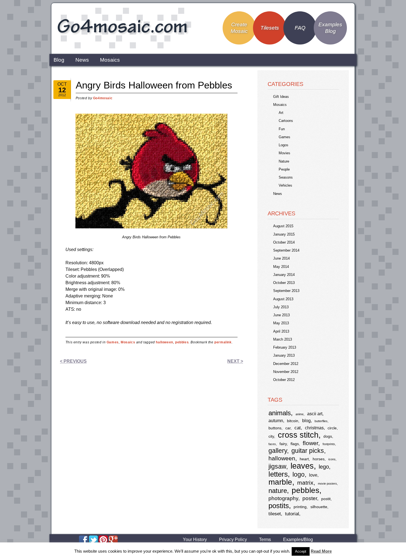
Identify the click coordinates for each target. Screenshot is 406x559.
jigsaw (277, 466)
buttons (274, 428)
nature (277, 490)
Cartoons (286, 121)
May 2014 (281, 267)
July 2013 (281, 307)
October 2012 (284, 380)
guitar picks (307, 450)
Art (281, 113)
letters (278, 474)
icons (332, 459)
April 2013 (281, 331)
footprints (329, 444)
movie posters (327, 483)
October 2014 (284, 242)
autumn (275, 420)
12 (62, 90)
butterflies (321, 421)
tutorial (292, 513)
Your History (195, 539)
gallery (277, 450)
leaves (302, 465)
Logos (283, 145)
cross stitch (298, 434)
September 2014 (286, 250)
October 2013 (284, 283)
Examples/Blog (298, 539)
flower (310, 443)
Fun (282, 129)
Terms (265, 539)
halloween (164, 342)
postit (326, 499)
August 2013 (283, 299)
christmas (314, 427)
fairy (283, 444)
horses (319, 459)
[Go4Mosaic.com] (123, 47)
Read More (321, 551)
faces (272, 444)
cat (297, 427)
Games (113, 342)
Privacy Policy (233, 539)
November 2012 (285, 372)
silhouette (318, 507)
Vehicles (285, 185)
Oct (62, 84)
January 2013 (284, 355)
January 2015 (284, 234)
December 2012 (285, 364)
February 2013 (284, 347)
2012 (62, 95)
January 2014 (284, 275)
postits (278, 506)
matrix (305, 482)
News (82, 60)
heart (304, 459)
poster (309, 498)
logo (298, 474)
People (284, 169)
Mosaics (110, 60)
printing (300, 507)
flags (295, 444)
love (313, 475)
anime (300, 414)
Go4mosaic (102, 98)
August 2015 (283, 226)
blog (306, 420)
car (288, 428)
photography (283, 498)
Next (235, 361)
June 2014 (281, 258)
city (271, 436)
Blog (59, 60)
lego (324, 467)
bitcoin (292, 421)
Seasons (286, 177)
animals (279, 413)
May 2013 (281, 323)
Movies (284, 153)
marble (280, 482)
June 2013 (281, 315)
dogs (327, 436)
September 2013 (286, 291)
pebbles (182, 342)
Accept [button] (300, 551)
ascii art (314, 413)
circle (332, 428)
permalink (222, 342)
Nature (284, 161)
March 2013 (282, 339)
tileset (274, 513)
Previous (73, 361)
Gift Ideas (281, 97)
